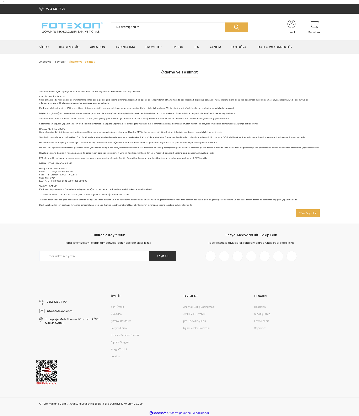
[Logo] (72, 27)
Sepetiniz (260, 328)
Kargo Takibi (119, 349)
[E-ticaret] (179, 413)
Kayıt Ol (162, 256)
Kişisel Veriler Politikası (196, 328)
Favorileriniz (261, 321)
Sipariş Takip (262, 314)
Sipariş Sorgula (120, 342)
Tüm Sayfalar (308, 213)
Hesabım (260, 307)
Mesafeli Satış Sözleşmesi (199, 307)
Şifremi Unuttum (121, 321)
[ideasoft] (157, 413)
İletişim (115, 356)
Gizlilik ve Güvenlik (194, 314)
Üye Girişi (116, 314)
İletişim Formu (119, 328)
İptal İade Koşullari (194, 321)
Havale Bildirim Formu (125, 335)
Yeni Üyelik (117, 307)
